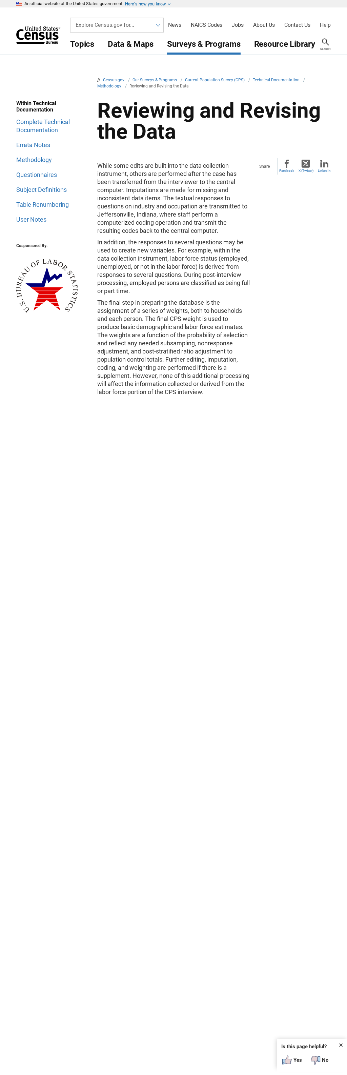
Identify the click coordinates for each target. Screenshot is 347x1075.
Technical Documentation (277, 80)
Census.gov (114, 80)
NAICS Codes (206, 25)
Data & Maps (131, 44)
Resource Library (284, 44)
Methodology (109, 86)
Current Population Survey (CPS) (215, 80)
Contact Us (297, 25)
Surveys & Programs (204, 44)
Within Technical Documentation (36, 106)
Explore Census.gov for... (105, 25)
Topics (82, 44)
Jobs (238, 25)
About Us (264, 25)
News (174, 25)
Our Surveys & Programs (155, 80)
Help (325, 25)
